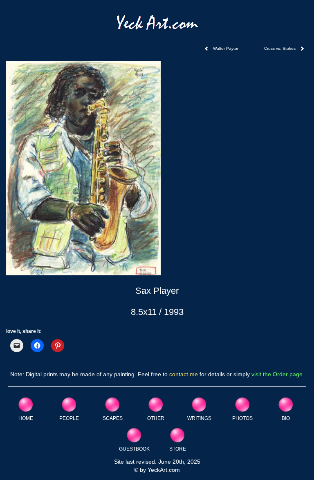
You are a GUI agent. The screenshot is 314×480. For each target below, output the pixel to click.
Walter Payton (226, 48)
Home (25, 418)
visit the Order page (277, 374)
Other (155, 418)
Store (177, 448)
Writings (199, 418)
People (69, 418)
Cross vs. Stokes (280, 48)
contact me (183, 374)
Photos (242, 418)
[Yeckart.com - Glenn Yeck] (157, 25)
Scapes (113, 418)
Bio (286, 418)
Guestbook (134, 448)
